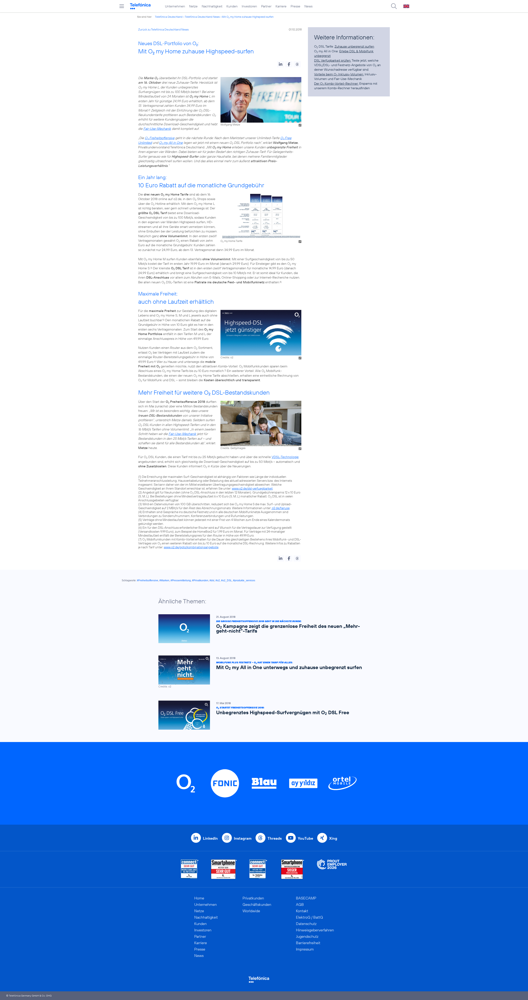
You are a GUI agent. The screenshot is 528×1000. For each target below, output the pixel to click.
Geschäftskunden (257, 904)
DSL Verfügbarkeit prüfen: (332, 60)
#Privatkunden (200, 580)
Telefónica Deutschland (169, 16)
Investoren (249, 6)
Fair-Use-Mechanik (157, 129)
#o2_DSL (226, 580)
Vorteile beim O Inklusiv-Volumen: (339, 74)
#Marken (164, 580)
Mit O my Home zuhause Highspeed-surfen (247, 16)
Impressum (305, 949)
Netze (193, 6)
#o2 (218, 580)
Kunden (232, 6)
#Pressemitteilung (181, 580)
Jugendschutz (307, 936)
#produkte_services (244, 580)
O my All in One (171, 143)
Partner (266, 6)
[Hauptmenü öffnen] (122, 6)
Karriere (281, 6)
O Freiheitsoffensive (159, 138)
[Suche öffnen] (394, 6)
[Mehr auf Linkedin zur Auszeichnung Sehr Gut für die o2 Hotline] (258, 869)
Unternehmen (175, 6)
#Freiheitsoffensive (147, 580)
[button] (280, 64)
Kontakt (302, 911)
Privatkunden (253, 898)
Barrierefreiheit (308, 942)
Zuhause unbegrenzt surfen (354, 46)
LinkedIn (210, 838)
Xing (333, 838)
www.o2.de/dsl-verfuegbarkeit (252, 488)
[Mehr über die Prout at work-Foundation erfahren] (332, 869)
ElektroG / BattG (309, 917)
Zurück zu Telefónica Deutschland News (163, 29)
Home (199, 898)
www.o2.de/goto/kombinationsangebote (191, 547)
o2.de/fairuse (280, 508)
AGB (300, 904)
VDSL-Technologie (285, 457)
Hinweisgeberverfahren (315, 930)
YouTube (305, 838)
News (308, 6)
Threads (275, 838)
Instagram (242, 838)
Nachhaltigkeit (212, 6)
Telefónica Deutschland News (202, 16)
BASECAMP (306, 898)
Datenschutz (306, 923)
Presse (295, 6)
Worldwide (251, 911)
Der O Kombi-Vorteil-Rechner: (336, 83)
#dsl (212, 580)
